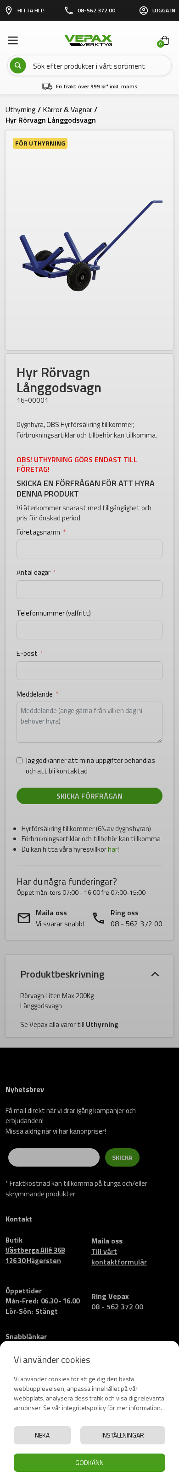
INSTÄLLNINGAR (122, 1435)
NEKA (42, 1435)
